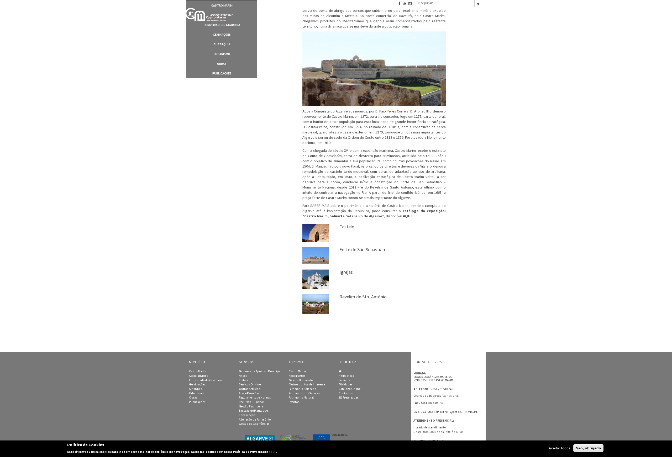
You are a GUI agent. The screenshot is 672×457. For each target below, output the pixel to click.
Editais (243, 380)
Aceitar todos (559, 448)
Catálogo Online (349, 389)
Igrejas (346, 272)
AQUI (407, 216)
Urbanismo (222, 54)
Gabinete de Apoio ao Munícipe (259, 371)
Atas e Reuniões (249, 393)
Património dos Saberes (304, 393)
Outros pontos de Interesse (307, 384)
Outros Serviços (249, 389)
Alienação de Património (255, 419)
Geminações (222, 34)
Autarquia (222, 44)
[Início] (206, 14)
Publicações (222, 73)
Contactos (474, 18)
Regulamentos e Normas (255, 397)
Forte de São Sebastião (362, 249)
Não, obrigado (588, 448)
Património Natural (301, 397)
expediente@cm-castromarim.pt (457, 412)
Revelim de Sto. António (363, 297)
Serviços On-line (250, 384)
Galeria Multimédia (301, 380)
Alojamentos (297, 376)
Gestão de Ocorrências (254, 424)
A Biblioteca (346, 376)
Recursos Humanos (251, 402)
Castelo (346, 227)
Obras (222, 64)
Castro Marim (197, 371)
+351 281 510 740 (442, 389)
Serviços (344, 380)
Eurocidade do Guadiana (222, 25)
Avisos (243, 376)
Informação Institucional (423, 17)
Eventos (294, 402)
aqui (272, 452)
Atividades (345, 384)
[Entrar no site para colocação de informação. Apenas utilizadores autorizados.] (478, 4)
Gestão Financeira (251, 406)
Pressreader (350, 397)
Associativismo (198, 376)
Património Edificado (302, 389)
